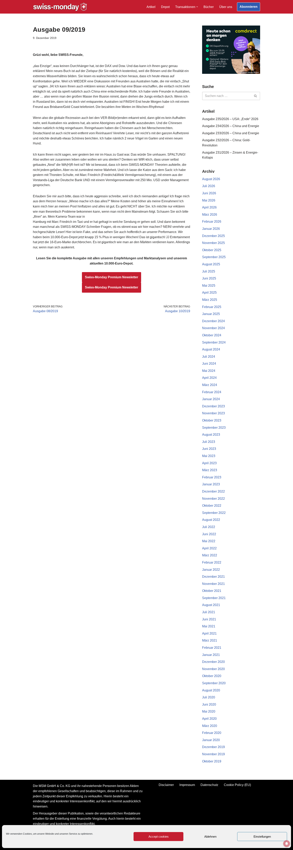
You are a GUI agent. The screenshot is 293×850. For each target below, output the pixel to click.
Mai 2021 (208, 626)
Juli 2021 (208, 612)
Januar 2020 (211, 740)
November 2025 (213, 243)
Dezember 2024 (213, 321)
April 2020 (209, 718)
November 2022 (213, 498)
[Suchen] (255, 96)
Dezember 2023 (213, 406)
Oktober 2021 (211, 590)
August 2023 (211, 434)
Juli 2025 (208, 271)
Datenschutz (209, 785)
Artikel (150, 7)
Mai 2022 (208, 541)
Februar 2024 (211, 392)
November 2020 (213, 669)
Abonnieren (249, 6)
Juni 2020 (209, 704)
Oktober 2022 (211, 505)
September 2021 (214, 598)
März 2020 (209, 726)
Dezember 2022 (213, 491)
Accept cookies (158, 836)
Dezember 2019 (213, 747)
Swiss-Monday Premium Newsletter (111, 277)
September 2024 (214, 342)
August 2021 (211, 605)
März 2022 (209, 555)
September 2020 (214, 683)
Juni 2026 (209, 193)
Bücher (209, 7)
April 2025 (209, 292)
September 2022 (214, 512)
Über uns (225, 7)
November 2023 (213, 413)
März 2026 (209, 214)
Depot (165, 7)
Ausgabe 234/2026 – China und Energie (230, 126)
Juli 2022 (208, 527)
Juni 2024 (209, 363)
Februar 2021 (211, 647)
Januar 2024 (211, 399)
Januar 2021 (211, 655)
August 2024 (211, 349)
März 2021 (209, 640)
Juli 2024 (208, 356)
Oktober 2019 (211, 761)
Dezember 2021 (213, 576)
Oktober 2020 (211, 676)
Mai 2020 (208, 711)
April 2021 (209, 633)
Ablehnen (210, 836)
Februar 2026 (211, 221)
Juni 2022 (209, 534)
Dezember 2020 (213, 661)
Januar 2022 (211, 569)
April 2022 (209, 548)
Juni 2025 (209, 278)
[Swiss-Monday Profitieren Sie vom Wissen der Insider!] (60, 6)
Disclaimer (166, 785)
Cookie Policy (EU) (237, 785)
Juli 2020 (208, 697)
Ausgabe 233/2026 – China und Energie (230, 133)
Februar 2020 (211, 732)
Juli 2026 (208, 186)
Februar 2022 (211, 562)
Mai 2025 (208, 285)
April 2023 (209, 463)
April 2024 (209, 377)
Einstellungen (262, 836)
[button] (197, 7)
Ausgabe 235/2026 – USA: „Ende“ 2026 (230, 119)
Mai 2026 (208, 200)
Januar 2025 (211, 314)
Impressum (187, 785)
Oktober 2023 (211, 420)
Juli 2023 (208, 441)
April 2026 (209, 207)
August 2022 (211, 519)
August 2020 (211, 690)
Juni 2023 (209, 448)
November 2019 (213, 754)
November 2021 (213, 583)
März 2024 (209, 385)
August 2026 (211, 179)
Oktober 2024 (211, 335)
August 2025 (211, 264)
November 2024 (213, 328)
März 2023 (209, 470)
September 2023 (214, 427)
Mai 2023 (208, 456)
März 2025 (209, 299)
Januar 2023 (211, 484)
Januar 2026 (211, 228)
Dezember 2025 (213, 236)
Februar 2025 (211, 307)
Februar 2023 (211, 477)
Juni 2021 (209, 619)
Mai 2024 (208, 370)
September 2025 (214, 257)
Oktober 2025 (211, 250)
